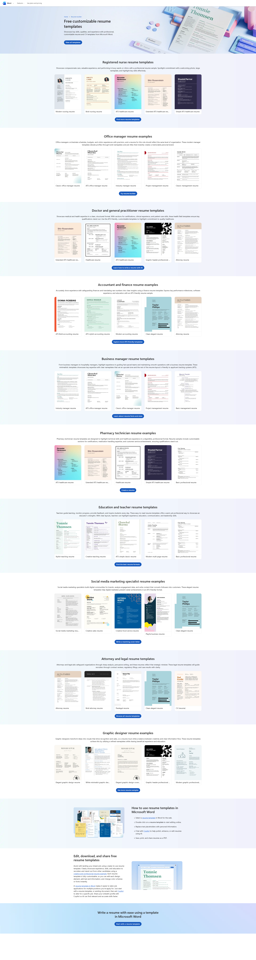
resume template (148, 818)
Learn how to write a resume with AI (128, 268)
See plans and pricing (34, 3)
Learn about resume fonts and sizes (128, 416)
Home (66, 17)
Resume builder (76, 17)
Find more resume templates (128, 119)
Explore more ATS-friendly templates (128, 342)
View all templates (73, 42)
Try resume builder (128, 193)
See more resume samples (128, 790)
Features (20, 3)
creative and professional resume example (90, 873)
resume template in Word (85, 886)
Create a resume (128, 490)
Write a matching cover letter (128, 642)
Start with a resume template (128, 924)
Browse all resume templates (128, 716)
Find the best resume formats (128, 564)
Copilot (147, 831)
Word (9, 3)
